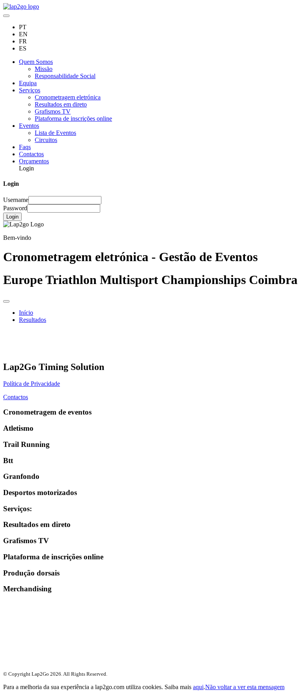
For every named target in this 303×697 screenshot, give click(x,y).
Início (26, 312)
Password (15, 208)
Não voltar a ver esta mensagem (244, 687)
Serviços (29, 90)
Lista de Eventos (55, 132)
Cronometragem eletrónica (68, 97)
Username (15, 199)
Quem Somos (36, 61)
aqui (198, 687)
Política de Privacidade (31, 383)
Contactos (31, 154)
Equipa (28, 83)
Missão (43, 68)
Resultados (32, 319)
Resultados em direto (61, 104)
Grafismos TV (53, 111)
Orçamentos (34, 161)
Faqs (25, 147)
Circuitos (46, 139)
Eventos (29, 125)
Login (12, 217)
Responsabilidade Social (65, 76)
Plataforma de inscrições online (73, 118)
